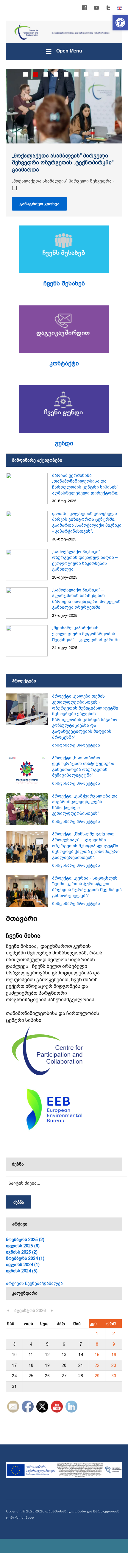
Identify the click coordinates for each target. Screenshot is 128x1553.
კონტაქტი (64, 363)
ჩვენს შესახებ (64, 283)
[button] (120, 22)
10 (116, 74)
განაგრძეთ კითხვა (39, 204)
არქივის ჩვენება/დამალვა (34, 1283)
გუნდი (64, 443)
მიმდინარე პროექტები (76, 745)
